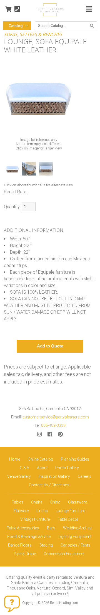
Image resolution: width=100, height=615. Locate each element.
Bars (51, 528)
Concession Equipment (64, 554)
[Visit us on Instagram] (39, 434)
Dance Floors (20, 545)
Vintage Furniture (35, 519)
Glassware (77, 502)
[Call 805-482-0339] (17, 9)
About (42, 468)
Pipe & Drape (25, 554)
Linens (42, 511)
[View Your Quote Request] (8, 9)
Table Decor (68, 519)
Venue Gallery (19, 476)
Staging (46, 545)
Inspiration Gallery (54, 476)
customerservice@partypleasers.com (55, 417)
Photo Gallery (67, 468)
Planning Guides (75, 459)
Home (14, 459)
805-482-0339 (53, 425)
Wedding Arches (77, 528)
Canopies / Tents (75, 545)
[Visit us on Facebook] (50, 434)
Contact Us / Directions (49, 485)
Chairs (36, 502)
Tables (17, 502)
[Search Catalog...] (92, 26)
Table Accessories (23, 528)
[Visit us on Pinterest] (60, 434)
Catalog (16, 26)
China (55, 502)
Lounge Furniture (70, 511)
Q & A (24, 468)
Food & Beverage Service (29, 536)
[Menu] (89, 9)
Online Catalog (40, 459)
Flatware (21, 511)
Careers (84, 476)
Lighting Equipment (74, 536)
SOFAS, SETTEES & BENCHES (33, 34)
